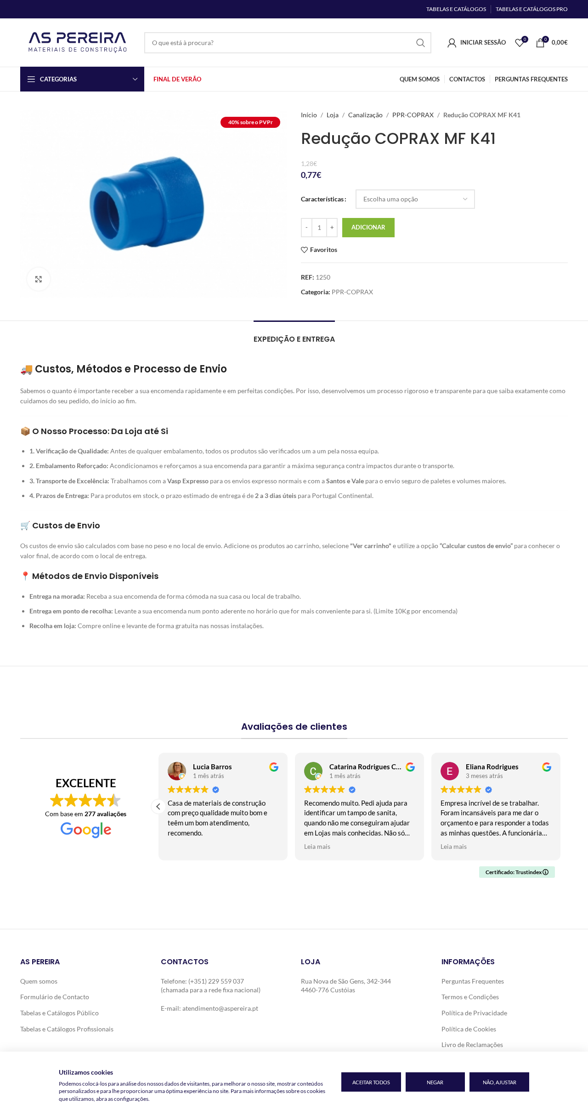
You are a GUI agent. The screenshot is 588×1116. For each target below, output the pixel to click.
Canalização (365, 115)
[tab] (294, 334)
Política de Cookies (468, 1029)
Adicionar (368, 227)
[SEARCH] (420, 42)
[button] (158, 806)
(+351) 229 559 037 (216, 981)
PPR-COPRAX (413, 115)
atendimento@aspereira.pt (220, 1008)
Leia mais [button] (317, 846)
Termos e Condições (470, 997)
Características (322, 199)
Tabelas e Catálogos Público (59, 1013)
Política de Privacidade (474, 1013)
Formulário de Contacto (54, 997)
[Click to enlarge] (38, 279)
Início (309, 115)
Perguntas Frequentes (472, 981)
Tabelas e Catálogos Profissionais (66, 1029)
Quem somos (38, 981)
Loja (333, 115)
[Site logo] (77, 42)
